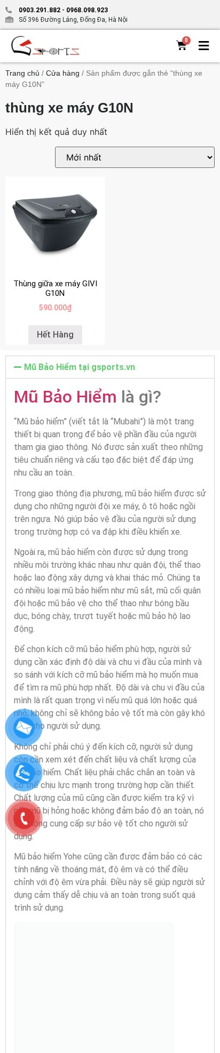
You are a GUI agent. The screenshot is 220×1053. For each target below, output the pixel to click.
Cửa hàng (63, 73)
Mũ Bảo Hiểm (65, 397)
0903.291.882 (39, 10)
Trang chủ (22, 73)
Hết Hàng (55, 334)
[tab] (110, 367)
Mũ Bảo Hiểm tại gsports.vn (79, 367)
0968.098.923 (86, 10)
